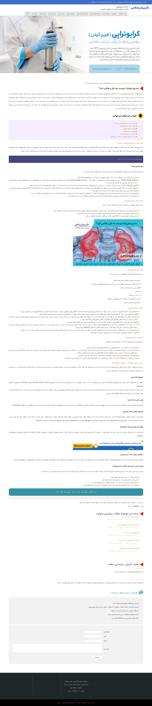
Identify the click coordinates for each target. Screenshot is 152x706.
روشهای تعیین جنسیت (130, 533)
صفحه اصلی (139, 83)
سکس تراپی (61, 13)
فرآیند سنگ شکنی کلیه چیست (125, 159)
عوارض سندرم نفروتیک (129, 131)
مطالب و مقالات (122, 13)
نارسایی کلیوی (133, 325)
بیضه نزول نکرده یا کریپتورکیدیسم (127, 525)
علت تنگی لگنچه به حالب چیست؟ (127, 540)
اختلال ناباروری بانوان (82, 13)
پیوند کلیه (27, 330)
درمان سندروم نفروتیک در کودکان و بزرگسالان (122, 136)
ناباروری (114, 13)
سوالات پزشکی (70, 13)
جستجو (27, 13)
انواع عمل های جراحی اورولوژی (128, 548)
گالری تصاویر (43, 13)
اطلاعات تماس (52, 13)
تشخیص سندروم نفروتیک (128, 134)
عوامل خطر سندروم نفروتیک (127, 126)
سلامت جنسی (106, 13)
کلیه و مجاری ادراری (95, 13)
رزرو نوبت (34, 13)
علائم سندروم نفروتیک (129, 129)
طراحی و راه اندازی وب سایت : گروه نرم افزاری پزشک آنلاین (76, 702)
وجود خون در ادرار (78, 492)
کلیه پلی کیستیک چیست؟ (129, 517)
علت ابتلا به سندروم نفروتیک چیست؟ (124, 123)
